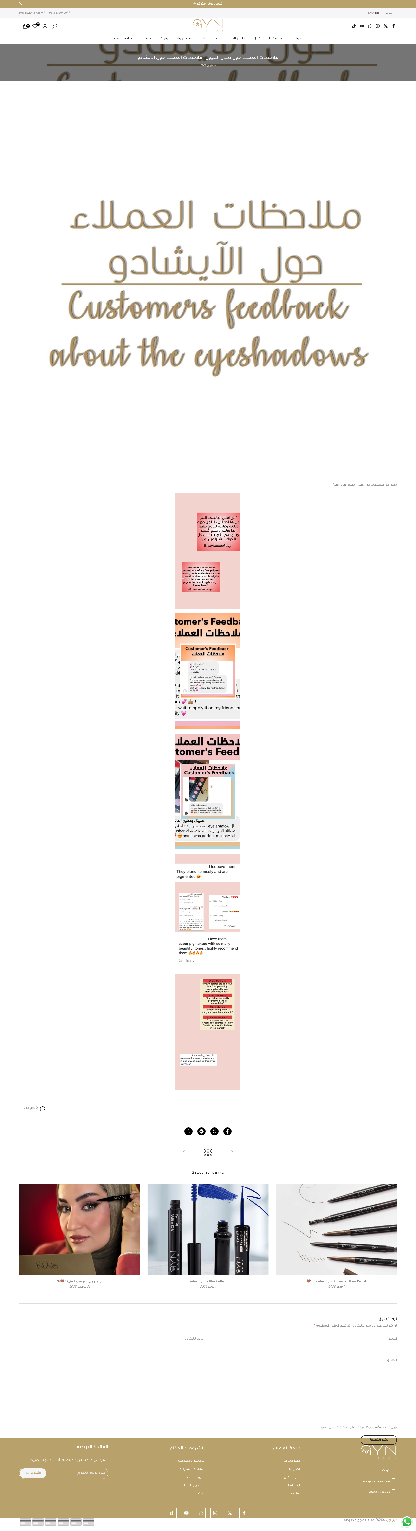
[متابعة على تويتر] (386, 26)
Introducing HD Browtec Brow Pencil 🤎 (336, 1281)
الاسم (392, 1339)
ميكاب (145, 39)
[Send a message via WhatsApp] (407, 1522)
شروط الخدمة (194, 1477)
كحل (257, 39)
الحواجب (297, 39)
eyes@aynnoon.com (31, 13)
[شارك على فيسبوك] (227, 1131)
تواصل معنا (122, 39)
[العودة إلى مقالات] (208, 1153)
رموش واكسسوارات (175, 39)
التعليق (391, 1360)
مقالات (296, 1494)
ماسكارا (275, 39)
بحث (201, 1494)
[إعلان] (208, 4)
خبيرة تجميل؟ (291, 1477)
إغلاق (395, 4)
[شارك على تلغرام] (201, 1131)
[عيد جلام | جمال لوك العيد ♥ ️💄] (184, 1153)
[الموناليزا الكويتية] (232, 1153)
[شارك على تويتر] (214, 1131)
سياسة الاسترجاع (192, 1469)
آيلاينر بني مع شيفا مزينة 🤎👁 (80, 1281)
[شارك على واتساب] (188, 1131)
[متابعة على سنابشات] (370, 26)
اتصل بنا (295, 1469)
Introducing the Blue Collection (208, 1281)
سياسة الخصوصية (191, 1461)
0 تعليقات (31, 1108)
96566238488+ (57, 13)
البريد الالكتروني (193, 1339)
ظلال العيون (235, 39)
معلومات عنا (292, 1461)
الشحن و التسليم (192, 1485)
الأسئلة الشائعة (290, 1485)
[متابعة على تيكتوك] (354, 26)
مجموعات (209, 39)
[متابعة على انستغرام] (378, 26)
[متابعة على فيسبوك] (393, 26)
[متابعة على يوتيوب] (362, 26)
